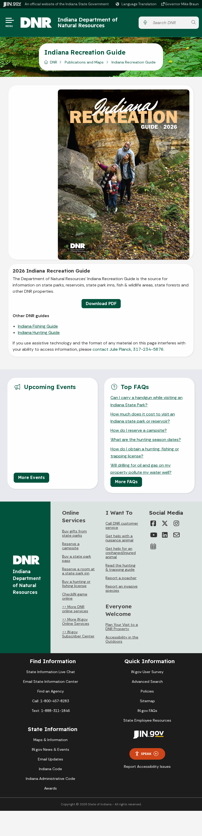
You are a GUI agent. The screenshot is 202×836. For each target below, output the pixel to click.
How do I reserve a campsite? (138, 430)
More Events (31, 477)
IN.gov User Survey (147, 671)
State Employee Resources (147, 720)
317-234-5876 (148, 349)
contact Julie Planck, (112, 349)
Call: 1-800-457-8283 (50, 701)
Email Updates (50, 759)
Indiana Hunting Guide (39, 332)
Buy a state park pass (76, 558)
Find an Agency (50, 691)
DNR (53, 62)
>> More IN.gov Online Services (75, 621)
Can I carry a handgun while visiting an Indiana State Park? (146, 401)
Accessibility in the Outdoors (121, 639)
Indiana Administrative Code (50, 778)
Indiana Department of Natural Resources (88, 22)
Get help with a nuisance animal (119, 538)
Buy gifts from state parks (74, 533)
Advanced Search (147, 681)
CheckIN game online (74, 596)
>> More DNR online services (75, 608)
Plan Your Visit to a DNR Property (121, 626)
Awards (50, 788)
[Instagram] (176, 523)
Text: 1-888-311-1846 (51, 710)
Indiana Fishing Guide (38, 326)
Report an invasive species (121, 588)
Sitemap (147, 701)
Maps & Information (50, 739)
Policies (147, 691)
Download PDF (101, 303)
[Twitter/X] (165, 523)
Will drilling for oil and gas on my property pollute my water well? (140, 468)
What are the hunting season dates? (145, 439)
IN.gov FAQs (147, 710)
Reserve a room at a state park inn (78, 571)
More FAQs (126, 481)
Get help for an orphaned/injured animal (120, 552)
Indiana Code (50, 768)
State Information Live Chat (50, 671)
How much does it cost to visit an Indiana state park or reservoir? (142, 417)
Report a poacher (121, 578)
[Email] (176, 535)
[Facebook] (153, 523)
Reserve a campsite (70, 545)
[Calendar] (153, 546)
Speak (146, 753)
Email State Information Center (50, 681)
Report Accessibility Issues (147, 766)
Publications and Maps (84, 62)
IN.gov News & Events (50, 749)
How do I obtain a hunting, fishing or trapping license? (144, 452)
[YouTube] (153, 535)
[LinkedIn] (165, 535)
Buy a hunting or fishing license (76, 583)
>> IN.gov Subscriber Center (78, 634)
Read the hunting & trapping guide (120, 567)
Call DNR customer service (121, 525)
